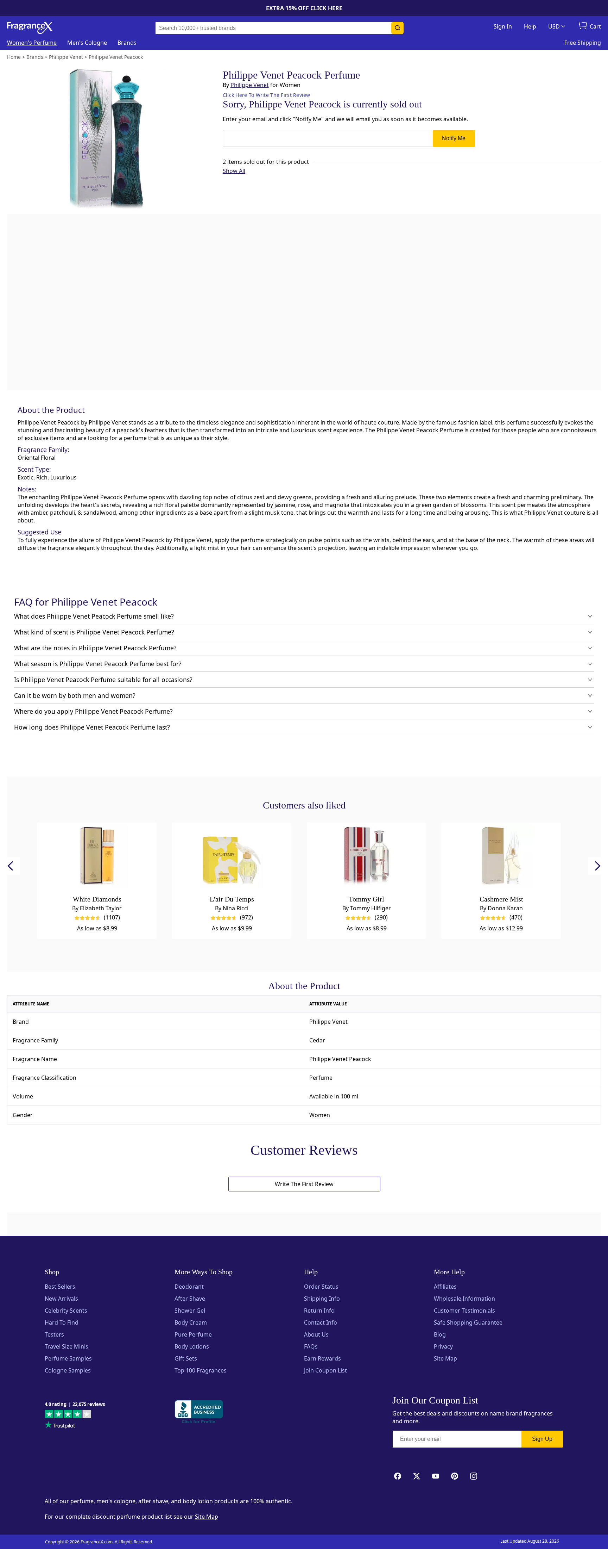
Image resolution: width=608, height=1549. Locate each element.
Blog (440, 1334)
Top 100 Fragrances (201, 1370)
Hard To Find (61, 1322)
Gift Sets (186, 1358)
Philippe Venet (249, 85)
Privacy (443, 1346)
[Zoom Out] (486, 591)
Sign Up (542, 1439)
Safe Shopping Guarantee (468, 1322)
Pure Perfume (193, 1334)
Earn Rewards (322, 1358)
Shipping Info (322, 1298)
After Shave (190, 1298)
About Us (316, 1334)
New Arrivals (61, 1298)
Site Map (445, 1358)
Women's (32, 43)
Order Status (321, 1286)
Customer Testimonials (464, 1310)
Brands (127, 43)
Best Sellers (60, 1286)
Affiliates (445, 1286)
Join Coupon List (325, 1370)
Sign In (503, 26)
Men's (87, 43)
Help (530, 26)
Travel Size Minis (66, 1346)
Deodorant (189, 1286)
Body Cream (191, 1322)
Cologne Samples (68, 1370)
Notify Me (454, 138)
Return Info (319, 1310)
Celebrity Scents (66, 1310)
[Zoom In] (486, 569)
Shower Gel (190, 1310)
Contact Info (320, 1322)
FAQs (311, 1346)
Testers (54, 1334)
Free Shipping (582, 43)
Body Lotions (192, 1346)
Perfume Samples (68, 1358)
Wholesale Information (464, 1298)
